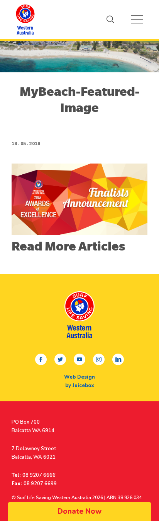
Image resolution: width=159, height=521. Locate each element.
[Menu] (137, 19)
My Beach (25, 19)
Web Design (79, 377)
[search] (110, 19)
